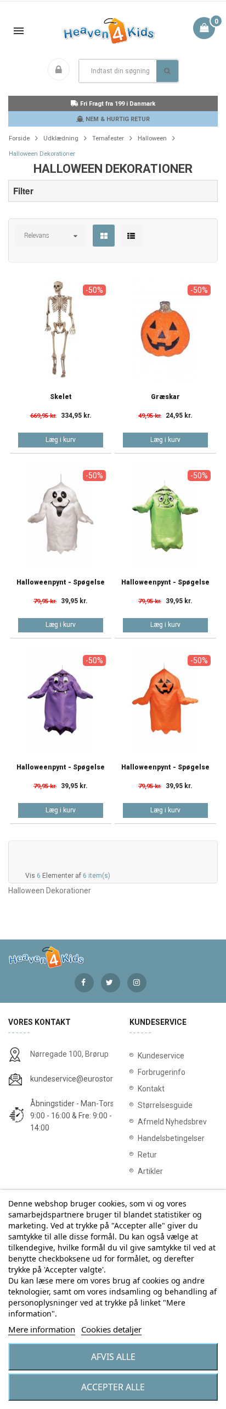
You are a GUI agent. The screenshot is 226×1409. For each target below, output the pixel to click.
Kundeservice (161, 1055)
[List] (131, 236)
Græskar (165, 397)
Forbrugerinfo (161, 1072)
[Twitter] (110, 982)
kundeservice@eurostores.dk (80, 1078)
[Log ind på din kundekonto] (61, 70)
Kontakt (151, 1088)
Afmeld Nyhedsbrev (172, 1121)
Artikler (150, 1171)
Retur (147, 1154)
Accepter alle (113, 1387)
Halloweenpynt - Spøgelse (60, 582)
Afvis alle (113, 1357)
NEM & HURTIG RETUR (117, 119)
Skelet (61, 397)
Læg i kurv (61, 440)
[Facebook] (84, 982)
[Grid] (104, 236)
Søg (167, 71)
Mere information (41, 1329)
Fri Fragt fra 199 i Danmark (116, 103)
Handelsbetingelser (171, 1138)
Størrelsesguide (165, 1105)
